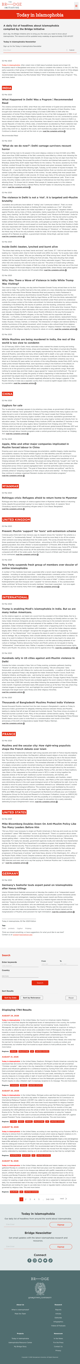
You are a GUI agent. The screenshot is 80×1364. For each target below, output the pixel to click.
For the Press (58, 1342)
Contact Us (58, 1346)
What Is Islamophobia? (20, 1310)
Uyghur (20, 928)
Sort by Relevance (31, 998)
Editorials (58, 1318)
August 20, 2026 (10, 1091)
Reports (58, 1310)
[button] (60, 1224)
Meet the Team (20, 1314)
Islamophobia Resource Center (20, 1342)
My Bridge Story (20, 1346)
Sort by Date (10, 998)
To (61, 961)
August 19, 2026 (10, 1127)
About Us (20, 1305)
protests (11, 928)
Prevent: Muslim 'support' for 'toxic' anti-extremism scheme (39, 531)
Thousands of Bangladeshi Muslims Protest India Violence (38, 702)
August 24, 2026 (10, 1016)
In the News (58, 1338)
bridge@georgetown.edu (22, 935)
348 (47, 1199)
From (43, 961)
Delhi (4, 928)
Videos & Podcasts (58, 1326)
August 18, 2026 (10, 1161)
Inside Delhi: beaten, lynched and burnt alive (30, 246)
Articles (58, 1314)
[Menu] (76, 6)
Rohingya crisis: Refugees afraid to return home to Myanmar (39, 497)
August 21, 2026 (10, 1057)
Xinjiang (28, 928)
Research (58, 1305)
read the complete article (53, 131)
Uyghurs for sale (12, 405)
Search (40, 983)
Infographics (58, 1322)
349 (52, 1199)
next (62, 1199)
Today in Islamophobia (20, 1338)
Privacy (58, 1350)
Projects (20, 1333)
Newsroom (58, 1333)
